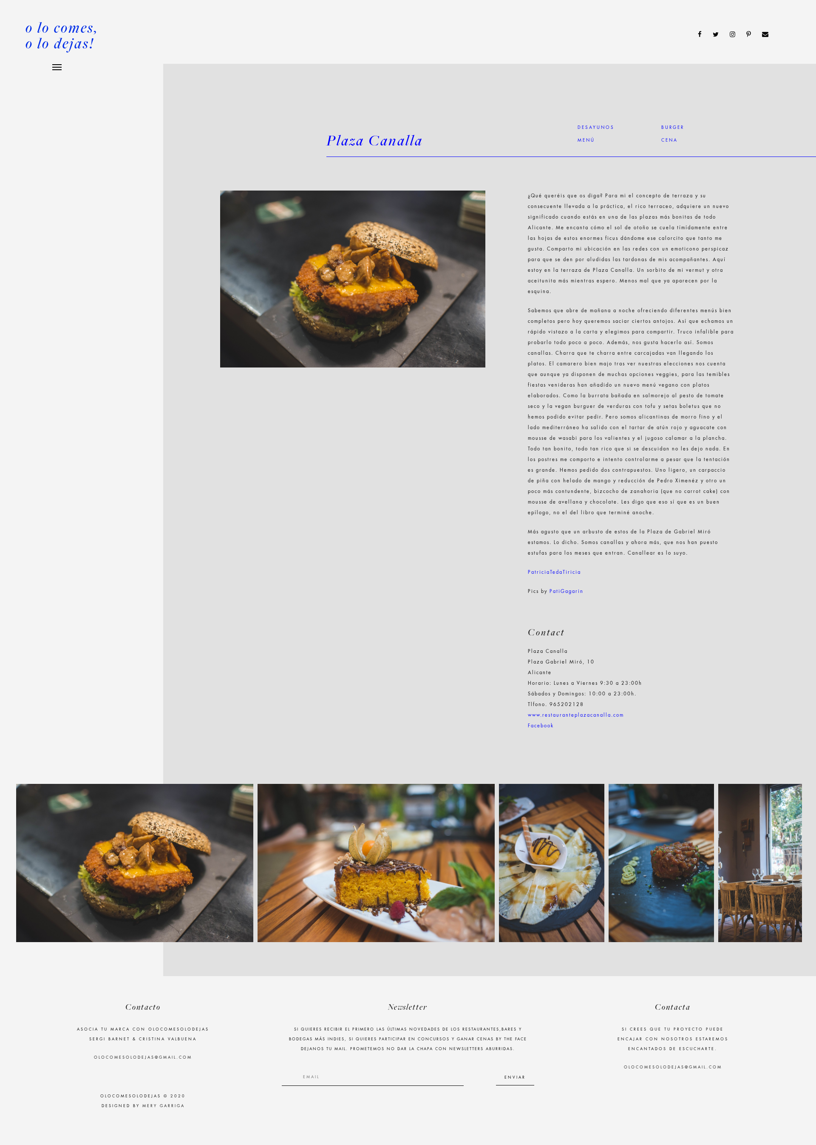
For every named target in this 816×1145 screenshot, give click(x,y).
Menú (586, 140)
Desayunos (596, 127)
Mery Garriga (163, 1106)
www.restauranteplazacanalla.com (576, 715)
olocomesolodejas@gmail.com (143, 1058)
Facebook (541, 725)
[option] (134, 863)
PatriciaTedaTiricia (554, 572)
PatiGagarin (567, 591)
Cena (669, 140)
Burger (672, 127)
